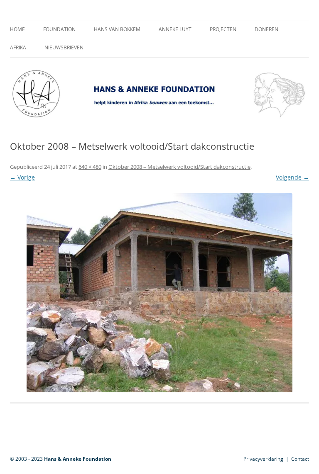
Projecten (223, 29)
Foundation (59, 29)
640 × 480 (90, 166)
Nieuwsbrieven (63, 47)
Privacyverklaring (263, 458)
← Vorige (22, 177)
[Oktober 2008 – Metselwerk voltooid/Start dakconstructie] (159, 292)
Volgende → (292, 177)
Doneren (266, 29)
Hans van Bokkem (117, 29)
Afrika (18, 47)
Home (17, 29)
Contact (300, 458)
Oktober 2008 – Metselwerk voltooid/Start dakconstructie (179, 166)
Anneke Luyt (175, 29)
